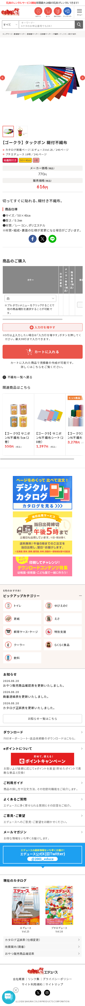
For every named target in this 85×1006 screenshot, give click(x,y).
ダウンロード (13, 732)
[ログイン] (38, 11)
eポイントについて (17, 748)
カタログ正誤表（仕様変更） (23, 940)
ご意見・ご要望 (14, 815)
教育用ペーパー (19, 34)
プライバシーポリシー (57, 979)
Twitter (38, 993)
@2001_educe (42, 859)
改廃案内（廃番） (15, 947)
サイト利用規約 (32, 984)
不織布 (55, 34)
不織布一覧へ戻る (20, 377)
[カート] (48, 11)
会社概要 (19, 979)
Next (82, 77)
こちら (36, 367)
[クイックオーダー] (67, 11)
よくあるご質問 (15, 799)
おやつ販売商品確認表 (19, 954)
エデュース (42, 970)
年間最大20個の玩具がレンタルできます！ (42, 3)
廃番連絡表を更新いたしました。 (26, 696)
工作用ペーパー (45, 34)
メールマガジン (15, 832)
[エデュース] (10, 12)
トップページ (7, 34)
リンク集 (34, 979)
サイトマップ (54, 984)
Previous (2, 77)
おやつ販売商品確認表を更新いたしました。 (34, 685)
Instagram (47, 993)
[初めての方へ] (57, 11)
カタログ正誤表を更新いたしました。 (29, 708)
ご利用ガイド (13, 782)
